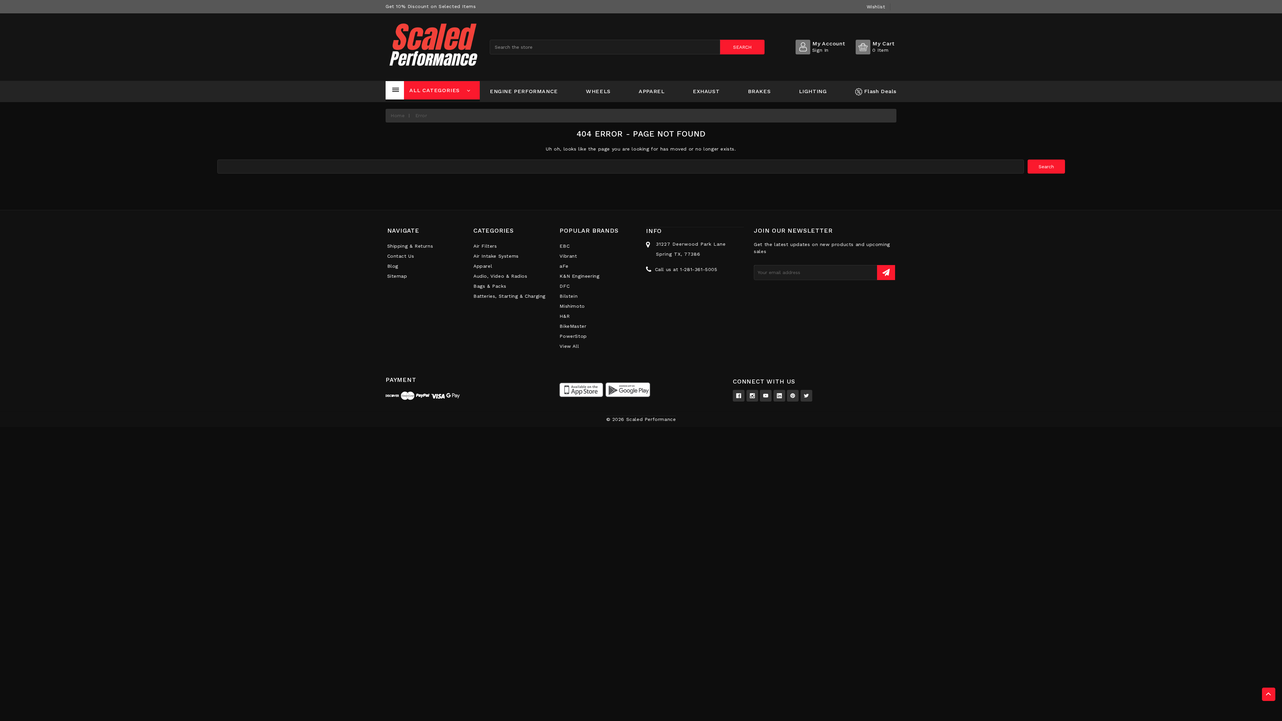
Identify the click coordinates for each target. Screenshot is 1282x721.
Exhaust (706, 91)
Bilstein (569, 296)
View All (569, 346)
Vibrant (568, 256)
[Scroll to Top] (1268, 694)
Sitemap (397, 276)
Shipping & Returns (410, 246)
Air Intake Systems (496, 256)
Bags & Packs (489, 286)
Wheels (598, 91)
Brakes (759, 91)
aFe (564, 266)
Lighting (813, 91)
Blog (392, 266)
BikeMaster (573, 326)
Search (742, 47)
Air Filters (485, 246)
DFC (565, 286)
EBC (565, 246)
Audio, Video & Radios (500, 276)
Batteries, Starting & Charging (509, 296)
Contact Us (400, 256)
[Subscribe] (886, 272)
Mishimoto (572, 306)
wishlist (876, 6)
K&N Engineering (579, 276)
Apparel (651, 91)
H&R (565, 316)
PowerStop (573, 336)
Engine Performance (524, 91)
